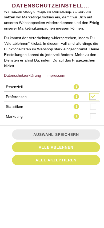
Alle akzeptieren (56, 160)
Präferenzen (16, 97)
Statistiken (14, 106)
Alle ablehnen (56, 147)
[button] (76, 86)
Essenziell (14, 87)
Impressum (55, 75)
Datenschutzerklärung (22, 75)
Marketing (14, 116)
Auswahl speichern (56, 134)
